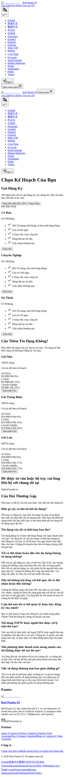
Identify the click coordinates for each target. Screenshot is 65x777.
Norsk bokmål (22, 769)
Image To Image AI (11, 733)
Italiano (50, 765)
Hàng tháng (34, 203)
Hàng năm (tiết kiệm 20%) (14, 203)
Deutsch (23, 765)
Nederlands (23, 773)
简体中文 (14, 762)
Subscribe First (9, 391)
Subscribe (7, 249)
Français (31, 765)
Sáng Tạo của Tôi (26, 95)
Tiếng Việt (41, 765)
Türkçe (38, 773)
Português (6, 765)
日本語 (40, 762)
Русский (10, 769)
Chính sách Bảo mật (11, 751)
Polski (32, 773)
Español (15, 765)
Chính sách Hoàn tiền (52, 751)
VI (4, 15)
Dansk (14, 773)
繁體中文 (24, 762)
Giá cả (13, 95)
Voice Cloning (28, 733)
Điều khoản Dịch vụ (31, 751)
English (5, 762)
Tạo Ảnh (5, 95)
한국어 (33, 762)
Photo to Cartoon (44, 736)
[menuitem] (11, 20)
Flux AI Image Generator (23, 736)
